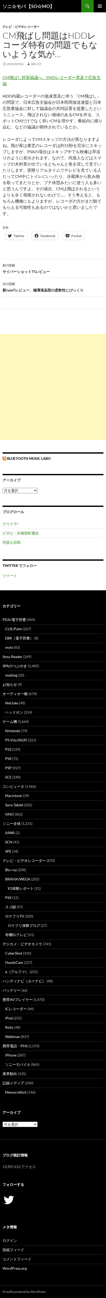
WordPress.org (15, 1268)
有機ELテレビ (16, 934)
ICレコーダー (16, 1009)
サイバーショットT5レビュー (26, 268)
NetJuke (11, 703)
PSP (8, 768)
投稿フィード (13, 1250)
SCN (8, 842)
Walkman (12, 1036)
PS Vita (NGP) (16, 740)
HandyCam (14, 962)
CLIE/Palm (13, 629)
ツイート (10, 575)
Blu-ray (11, 870)
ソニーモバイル (17, 1064)
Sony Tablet (14, 805)
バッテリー (12, 990)
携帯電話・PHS (15, 1046)
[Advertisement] (53, 387)
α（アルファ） (17, 972)
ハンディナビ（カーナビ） (24, 981)
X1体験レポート (21, 888)
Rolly (9, 1027)
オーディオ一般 (15, 693)
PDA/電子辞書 (14, 619)
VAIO (9, 814)
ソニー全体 (12, 823)
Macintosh (13, 795)
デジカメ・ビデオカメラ (22, 944)
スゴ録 (10, 907)
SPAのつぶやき (15, 666)
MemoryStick (15, 1092)
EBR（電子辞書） (19, 638)
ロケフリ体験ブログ (24, 925)
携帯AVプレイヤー (18, 999)
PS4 (8, 758)
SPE (8, 851)
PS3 (8, 749)
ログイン (10, 1240)
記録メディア (13, 1083)
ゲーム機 (10, 721)
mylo (9, 647)
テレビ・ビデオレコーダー (21, 27)
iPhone (10, 1055)
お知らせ (10, 684)
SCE (8, 777)
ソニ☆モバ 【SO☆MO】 (29, 6)
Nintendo (12, 731)
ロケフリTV (14, 916)
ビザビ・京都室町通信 (21, 533)
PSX (8, 897)
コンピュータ (13, 786)
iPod (9, 1018)
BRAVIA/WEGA (17, 879)
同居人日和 (12, 542)
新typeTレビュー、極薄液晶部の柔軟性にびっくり (43, 287)
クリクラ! (10, 524)
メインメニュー (100, 6)
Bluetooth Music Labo (29, 458)
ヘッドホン (14, 712)
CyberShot (13, 953)
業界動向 (10, 1073)
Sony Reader (12, 656)
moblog (11, 675)
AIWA (10, 832)
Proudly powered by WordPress (24, 1292)
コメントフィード (17, 1259)
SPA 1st (36, 64)
